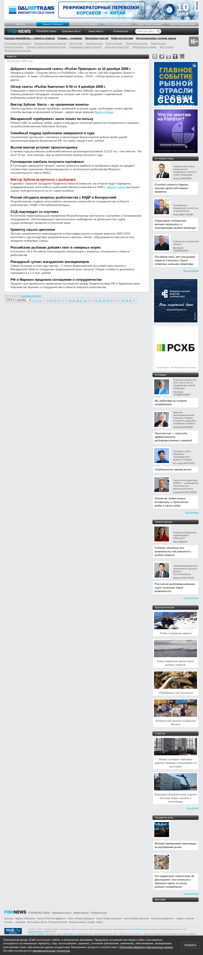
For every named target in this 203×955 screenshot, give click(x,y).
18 (85, 300)
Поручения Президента (17, 43)
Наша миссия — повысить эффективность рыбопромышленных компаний (173, 437)
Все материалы (191, 271)
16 (77, 300)
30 (130, 300)
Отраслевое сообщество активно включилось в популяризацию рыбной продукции (175, 224)
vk (154, 56)
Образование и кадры (144, 47)
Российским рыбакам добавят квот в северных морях (56, 247)
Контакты (20, 24)
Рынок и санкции (13, 47)
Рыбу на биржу (114, 43)
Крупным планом (164, 607)
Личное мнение (163, 522)
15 (73, 300)
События (160, 733)
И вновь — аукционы (70, 38)
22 (100, 300)
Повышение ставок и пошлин (85, 47)
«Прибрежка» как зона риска (176, 692)
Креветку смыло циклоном (33, 230)
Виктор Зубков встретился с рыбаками (43, 179)
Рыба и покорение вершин (176, 633)
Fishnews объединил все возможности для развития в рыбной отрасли (173, 551)
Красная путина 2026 (117, 47)
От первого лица (164, 158)
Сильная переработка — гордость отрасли (29, 38)
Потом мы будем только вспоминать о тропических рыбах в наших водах (172, 502)
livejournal (182, 56)
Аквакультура (158, 43)
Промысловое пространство (50, 43)
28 (122, 300)
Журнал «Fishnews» (53, 24)
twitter (161, 56)
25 (111, 300)
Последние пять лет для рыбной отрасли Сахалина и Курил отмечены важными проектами (175, 260)
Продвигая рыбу (164, 817)
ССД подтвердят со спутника (34, 212)
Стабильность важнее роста (173, 469)
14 (70, 300)
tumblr (175, 56)
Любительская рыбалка (17, 50)
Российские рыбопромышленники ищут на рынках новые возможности (175, 588)
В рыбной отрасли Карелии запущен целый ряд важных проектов (171, 188)
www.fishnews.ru (35, 931)
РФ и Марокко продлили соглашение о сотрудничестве (56, 280)
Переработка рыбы (137, 43)
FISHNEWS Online (46, 31)
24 (107, 300)
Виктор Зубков (104, 112)
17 (81, 300)
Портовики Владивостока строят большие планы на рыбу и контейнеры (175, 798)
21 (96, 300)
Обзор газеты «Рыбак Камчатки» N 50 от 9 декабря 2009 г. (58, 87)
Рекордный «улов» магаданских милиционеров (50, 262)
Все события (193, 808)
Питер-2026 (76, 43)
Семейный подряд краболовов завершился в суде (52, 133)
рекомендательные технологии (51, 950)
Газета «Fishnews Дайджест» (85, 24)
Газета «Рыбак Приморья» (117, 24)
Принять (190, 945)
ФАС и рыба (166, 47)
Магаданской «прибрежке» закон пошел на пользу (52, 119)
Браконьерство (94, 43)
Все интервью (192, 512)
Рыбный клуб (120, 31)
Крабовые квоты (71, 31)
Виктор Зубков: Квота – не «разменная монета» (50, 104)
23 (103, 300)
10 (55, 300)
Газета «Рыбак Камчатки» (182, 24)
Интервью (160, 374)
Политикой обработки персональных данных (146, 947)
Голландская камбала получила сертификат (47, 162)
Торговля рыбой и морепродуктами (46, 47)
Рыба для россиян (122, 38)
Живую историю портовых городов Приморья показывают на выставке (176, 763)
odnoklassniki (168, 56)
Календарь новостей (30, 296)
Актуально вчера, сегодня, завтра (156, 38)
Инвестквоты (96, 31)
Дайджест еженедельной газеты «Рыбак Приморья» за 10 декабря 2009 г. (71, 69)
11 (58, 300)
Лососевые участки (96, 38)
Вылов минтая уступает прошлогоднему (44, 147)
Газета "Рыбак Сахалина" (150, 24)
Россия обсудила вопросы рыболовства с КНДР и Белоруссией (63, 197)
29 (126, 300)
